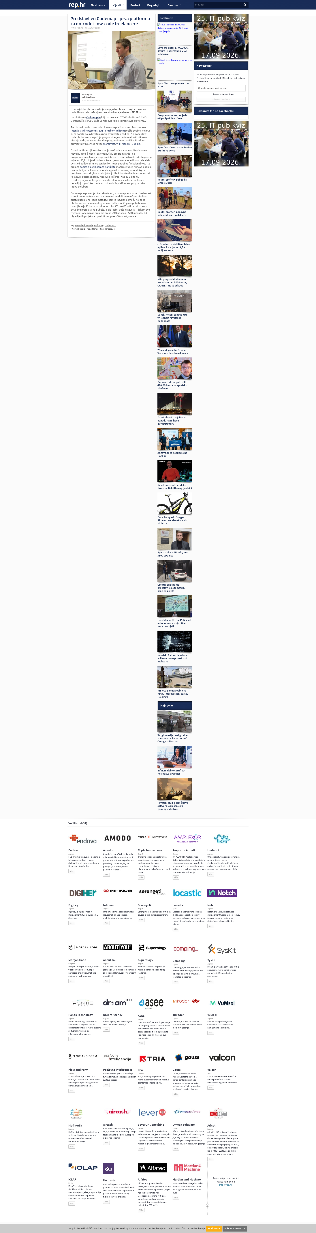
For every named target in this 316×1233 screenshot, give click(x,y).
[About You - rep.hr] (117, 950)
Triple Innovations (150, 850)
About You (109, 960)
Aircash (108, 1125)
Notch (211, 905)
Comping (179, 961)
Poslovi (135, 5)
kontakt (98, 100)
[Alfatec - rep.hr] (152, 1171)
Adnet (211, 1125)
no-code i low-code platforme (89, 225)
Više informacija (234, 1228)
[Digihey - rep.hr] (83, 896)
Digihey (73, 905)
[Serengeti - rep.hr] (152, 894)
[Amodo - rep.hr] (117, 841)
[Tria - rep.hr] (152, 1063)
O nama (171, 5)
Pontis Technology (80, 1015)
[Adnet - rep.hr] (218, 1118)
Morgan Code (77, 960)
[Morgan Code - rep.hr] (83, 950)
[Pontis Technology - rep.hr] (83, 1006)
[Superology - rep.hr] (152, 950)
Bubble (136, 144)
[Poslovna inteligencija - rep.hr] (117, 1061)
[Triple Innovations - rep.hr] (152, 839)
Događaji (153, 5)
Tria (140, 1070)
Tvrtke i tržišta (76, 27)
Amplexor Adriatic (184, 850)
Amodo (107, 850)
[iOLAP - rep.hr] (83, 1169)
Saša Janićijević (107, 228)
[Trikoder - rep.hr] (186, 1002)
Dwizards (109, 1180)
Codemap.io (110, 225)
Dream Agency (112, 1015)
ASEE (141, 1016)
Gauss (176, 1070)
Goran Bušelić (78, 228)
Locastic (178, 905)
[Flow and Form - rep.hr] (83, 1058)
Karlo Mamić (92, 228)
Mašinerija (75, 1125)
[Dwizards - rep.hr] (108, 1173)
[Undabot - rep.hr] (222, 842)
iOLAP (72, 1179)
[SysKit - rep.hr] (222, 953)
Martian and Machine (187, 1179)
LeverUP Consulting (151, 1125)
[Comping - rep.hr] (186, 954)
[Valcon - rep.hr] (222, 1060)
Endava (73, 850)
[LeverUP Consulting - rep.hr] (152, 1115)
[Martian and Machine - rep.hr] (187, 1171)
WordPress (109, 144)
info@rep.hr (225, 1185)
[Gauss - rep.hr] (187, 1061)
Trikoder (178, 1015)
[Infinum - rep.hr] (117, 892)
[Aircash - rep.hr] (117, 1114)
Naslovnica (98, 5)
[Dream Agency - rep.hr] (117, 1004)
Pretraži (199, 4)
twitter (90, 100)
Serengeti (144, 905)
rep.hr (77, 5)
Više (72, 871)
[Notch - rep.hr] (222, 896)
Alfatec (142, 1179)
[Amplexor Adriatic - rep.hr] (187, 842)
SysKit (211, 960)
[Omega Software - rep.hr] (187, 1114)
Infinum (108, 905)
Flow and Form (78, 1070)
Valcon (212, 1070)
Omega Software (184, 1125)
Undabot (213, 850)
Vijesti (115, 5)
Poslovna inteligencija (118, 1070)
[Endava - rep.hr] (83, 843)
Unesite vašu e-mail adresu (212, 88)
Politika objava (88, 97)
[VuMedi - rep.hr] (222, 1006)
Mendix (126, 144)
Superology (145, 960)
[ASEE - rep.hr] (151, 1008)
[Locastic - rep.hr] (187, 896)
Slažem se (214, 1228)
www (84, 100)
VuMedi (212, 1015)
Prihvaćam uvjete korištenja (222, 94)
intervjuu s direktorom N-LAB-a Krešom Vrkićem (98, 130)
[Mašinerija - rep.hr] (76, 1118)
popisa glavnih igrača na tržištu (97, 167)
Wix (118, 144)
